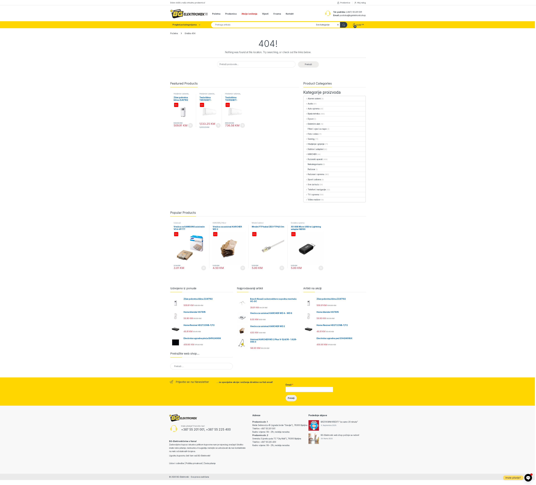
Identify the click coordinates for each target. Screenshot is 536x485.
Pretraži (308, 64)
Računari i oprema (316, 174)
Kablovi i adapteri (315, 149)
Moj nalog (361, 3)
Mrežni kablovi (258, 223)
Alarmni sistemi (314, 98)
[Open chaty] (528, 478)
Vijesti (265, 14)
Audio (310, 103)
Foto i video (313, 134)
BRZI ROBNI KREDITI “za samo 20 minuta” (339, 422)
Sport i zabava (314, 179)
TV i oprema (313, 194)
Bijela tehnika (314, 113)
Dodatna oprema (297, 223)
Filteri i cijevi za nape (317, 129)
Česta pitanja (210, 463)
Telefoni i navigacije (317, 189)
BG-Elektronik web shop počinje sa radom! (340, 435)
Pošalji (291, 398)
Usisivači (177, 223)
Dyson (311, 119)
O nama (277, 14)
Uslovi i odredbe (176, 463)
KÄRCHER (312, 154)
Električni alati (314, 124)
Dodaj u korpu (190, 125)
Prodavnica (345, 3)
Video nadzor (314, 199)
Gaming (311, 139)
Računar (311, 169)
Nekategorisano (315, 164)
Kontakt (289, 14)
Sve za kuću (313, 184)
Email (289, 384)
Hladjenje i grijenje (181, 94)
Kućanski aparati (315, 159)
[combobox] (262, 25)
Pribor (223, 223)
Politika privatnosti (194, 463)
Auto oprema (313, 108)
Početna (216, 14)
